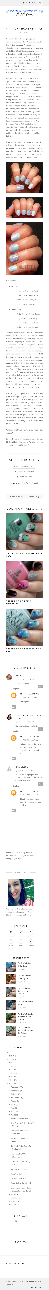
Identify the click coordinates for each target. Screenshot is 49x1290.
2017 (10, 1070)
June (13, 1108)
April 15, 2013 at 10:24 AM (24, 679)
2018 (10, 1066)
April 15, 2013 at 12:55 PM (24, 722)
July (12, 1104)
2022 (11, 1052)
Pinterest (31, 936)
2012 (10, 1205)
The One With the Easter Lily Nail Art (24, 977)
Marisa (19, 676)
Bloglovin (30, 945)
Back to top (36, 1287)
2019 (10, 1063)
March (13, 1194)
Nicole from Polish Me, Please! (29, 96)
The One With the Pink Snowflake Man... (18, 602)
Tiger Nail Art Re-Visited (21, 1183)
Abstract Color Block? (19, 1178)
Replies (16, 689)
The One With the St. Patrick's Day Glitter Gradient (25, 1017)
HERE (9, 915)
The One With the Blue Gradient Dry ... (24, 650)
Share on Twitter (26, 472)
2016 (10, 1073)
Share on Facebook (25, 467)
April (13, 1115)
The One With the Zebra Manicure (26, 1002)
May (12, 1111)
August (13, 1101)
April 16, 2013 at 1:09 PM (24, 771)
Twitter (21, 936)
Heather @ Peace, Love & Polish (28, 716)
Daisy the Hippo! (17, 1174)
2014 (10, 1080)
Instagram (11, 936)
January (14, 1201)
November (15, 1090)
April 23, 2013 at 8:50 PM (29, 697)
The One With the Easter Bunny (24, 964)
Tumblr (21, 945)
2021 (10, 1056)
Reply (40, 686)
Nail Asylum (21, 767)
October (14, 1094)
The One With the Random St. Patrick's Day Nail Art (25, 1030)
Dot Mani (21, 483)
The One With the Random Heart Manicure (24, 991)
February (14, 1198)
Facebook (11, 945)
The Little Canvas (29, 694)
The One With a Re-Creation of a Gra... (24, 554)
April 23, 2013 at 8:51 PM (29, 740)
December (15, 1087)
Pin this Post (26, 477)
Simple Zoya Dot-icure (20, 1118)
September (15, 1097)
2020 (11, 1059)
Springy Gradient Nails (20, 1169)
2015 (10, 1077)
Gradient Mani (32, 483)
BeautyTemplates (18, 1281)
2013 (10, 1084)
